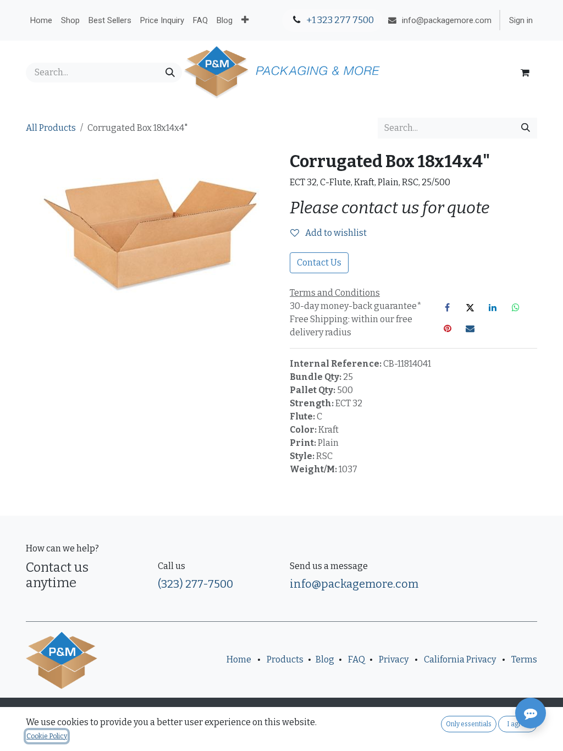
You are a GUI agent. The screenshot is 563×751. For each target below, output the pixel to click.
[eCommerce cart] (525, 72)
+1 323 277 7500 (339, 20)
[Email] (470, 328)
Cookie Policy (46, 736)
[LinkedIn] (492, 307)
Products (285, 659)
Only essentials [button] (469, 724)
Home (239, 659)
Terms (524, 659)
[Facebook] (447, 307)
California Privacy (460, 659)
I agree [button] (518, 724)
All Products (51, 128)
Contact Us (319, 262)
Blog (325, 659)
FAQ (356, 659)
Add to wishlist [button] (335, 233)
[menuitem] (41, 20)
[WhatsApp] (516, 307)
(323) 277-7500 (195, 583)
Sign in (521, 20)
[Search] (170, 72)
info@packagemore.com (354, 583)
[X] (470, 307)
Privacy (394, 659)
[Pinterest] (447, 328)
